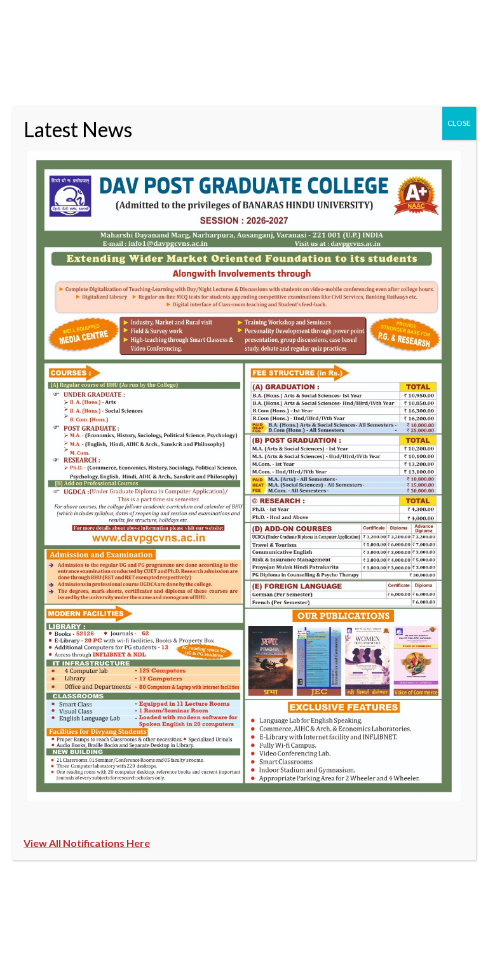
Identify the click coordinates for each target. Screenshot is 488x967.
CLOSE (459, 123)
